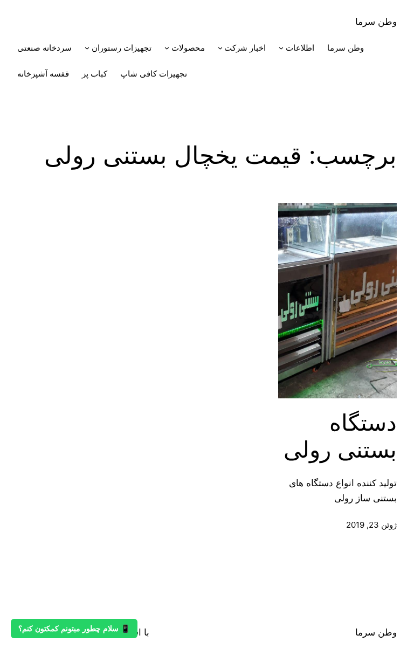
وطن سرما (376, 21)
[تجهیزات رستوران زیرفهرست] (87, 47)
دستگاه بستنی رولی (340, 436)
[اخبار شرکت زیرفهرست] (220, 47)
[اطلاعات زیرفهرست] (281, 47)
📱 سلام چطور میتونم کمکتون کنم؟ (74, 628)
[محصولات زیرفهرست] (166, 47)
